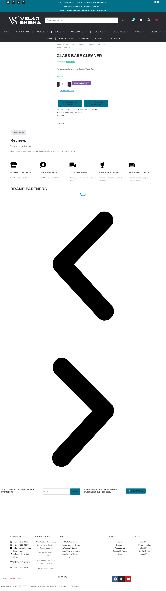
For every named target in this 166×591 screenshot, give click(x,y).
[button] (65, 91)
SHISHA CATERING (109, 172)
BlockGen (98, 586)
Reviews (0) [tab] (19, 132)
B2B (97, 39)
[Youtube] (18, 2)
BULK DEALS (64, 39)
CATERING (84, 39)
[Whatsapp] (23, 2)
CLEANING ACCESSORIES (87, 45)
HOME (7, 32)
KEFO (64, 116)
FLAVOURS (98, 32)
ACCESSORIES (77, 32)
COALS (138, 32)
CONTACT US (114, 39)
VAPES (49, 39)
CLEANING (78, 113)
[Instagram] (13, 2)
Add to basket (81, 83)
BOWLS (58, 32)
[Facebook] (8, 2)
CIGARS (154, 32)
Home (59, 45)
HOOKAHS (40, 32)
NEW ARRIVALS (22, 32)
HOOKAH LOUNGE (139, 172)
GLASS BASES (119, 32)
